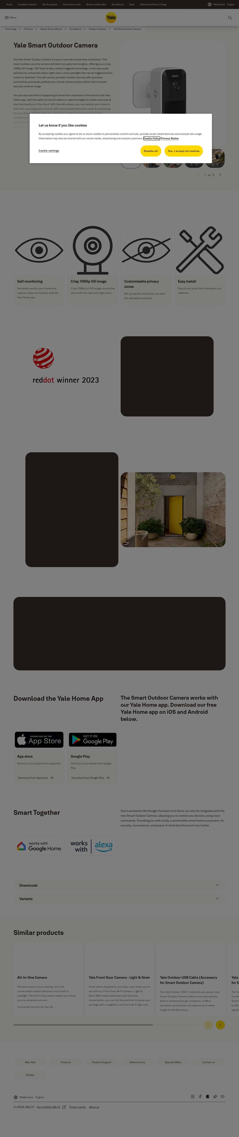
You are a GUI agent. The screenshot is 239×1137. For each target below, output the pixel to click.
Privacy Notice (170, 138)
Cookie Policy (152, 138)
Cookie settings (49, 150)
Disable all (151, 151)
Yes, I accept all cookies (184, 151)
